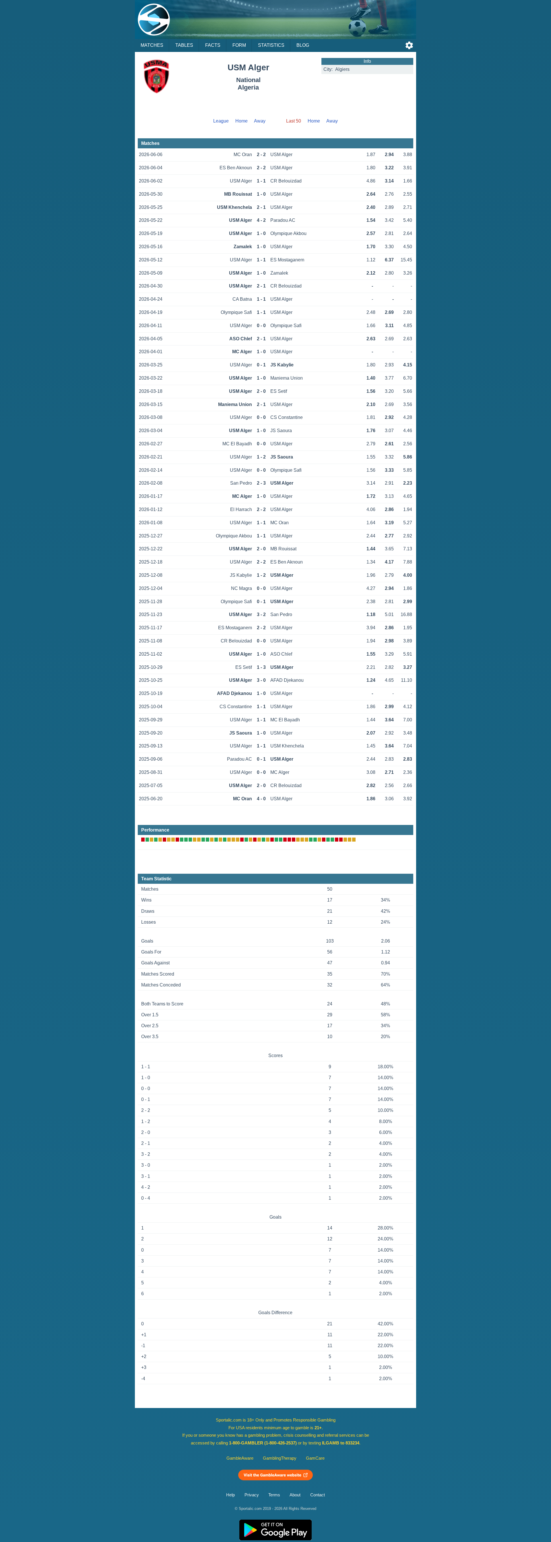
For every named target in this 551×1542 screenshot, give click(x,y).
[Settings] (409, 45)
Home (241, 121)
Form (239, 45)
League (221, 121)
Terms (274, 1495)
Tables (184, 45)
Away (259, 121)
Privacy (252, 1495)
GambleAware (239, 1458)
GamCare (315, 1458)
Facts (212, 45)
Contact (317, 1495)
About (295, 1495)
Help (230, 1495)
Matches (152, 45)
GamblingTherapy (279, 1458)
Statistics (271, 45)
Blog (302, 45)
